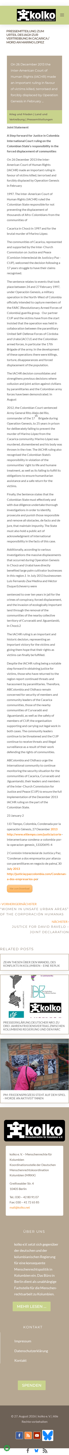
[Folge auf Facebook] (19, 1435)
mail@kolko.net (20, 1207)
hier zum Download (20, 888)
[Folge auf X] (47, 1435)
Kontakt (20, 1360)
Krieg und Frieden (21, 114)
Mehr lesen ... (31, 1306)
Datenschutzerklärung (31, 1351)
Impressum (22, 1341)
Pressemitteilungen (40, 119)
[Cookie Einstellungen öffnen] (7, 1450)
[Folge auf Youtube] (37, 1435)
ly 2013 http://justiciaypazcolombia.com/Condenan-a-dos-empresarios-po (37, 874)
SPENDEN (31, 1385)
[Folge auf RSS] (28, 1435)
